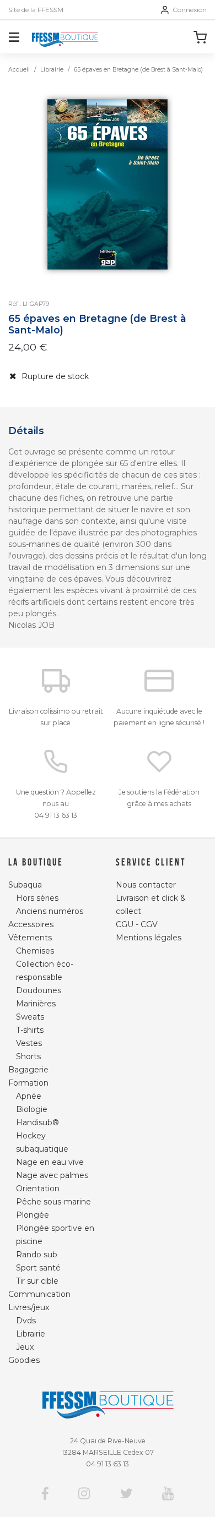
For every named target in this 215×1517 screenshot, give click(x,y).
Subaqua (25, 885)
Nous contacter (146, 885)
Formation (28, 1083)
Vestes (29, 1043)
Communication (39, 1294)
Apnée (28, 1096)
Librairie (51, 69)
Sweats (30, 1017)
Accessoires (30, 924)
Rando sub (36, 1254)
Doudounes (38, 990)
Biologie (31, 1109)
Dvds (26, 1321)
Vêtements (30, 938)
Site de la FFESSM (35, 10)
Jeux (25, 1347)
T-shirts (30, 1030)
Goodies (24, 1360)
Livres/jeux (28, 1307)
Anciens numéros (49, 911)
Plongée (32, 1215)
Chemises (35, 951)
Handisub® (37, 1122)
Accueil (19, 69)
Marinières (36, 1004)
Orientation (38, 1188)
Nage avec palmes (52, 1175)
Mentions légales (148, 938)
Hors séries (37, 898)
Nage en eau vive (50, 1162)
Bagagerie (28, 1070)
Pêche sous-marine (53, 1202)
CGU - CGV (137, 924)
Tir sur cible (37, 1281)
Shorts (28, 1056)
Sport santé (38, 1268)
